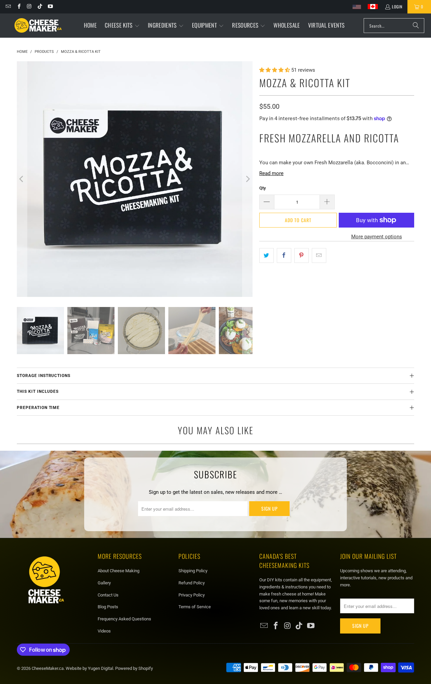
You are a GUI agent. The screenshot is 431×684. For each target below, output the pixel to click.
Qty (262, 188)
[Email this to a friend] (319, 255)
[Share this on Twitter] (266, 255)
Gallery (104, 582)
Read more (271, 173)
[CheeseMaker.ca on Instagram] (29, 6)
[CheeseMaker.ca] (38, 25)
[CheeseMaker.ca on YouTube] (50, 6)
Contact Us (108, 594)
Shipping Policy (192, 570)
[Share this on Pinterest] (301, 255)
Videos (104, 631)
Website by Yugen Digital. (90, 668)
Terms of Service (194, 606)
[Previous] (21, 179)
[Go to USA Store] (356, 6)
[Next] (247, 179)
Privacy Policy (191, 594)
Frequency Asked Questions (124, 618)
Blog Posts (108, 606)
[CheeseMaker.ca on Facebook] (18, 6)
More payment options (376, 237)
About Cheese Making (118, 570)
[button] (122, 25)
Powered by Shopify (134, 668)
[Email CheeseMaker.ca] (8, 6)
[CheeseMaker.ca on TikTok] (39, 6)
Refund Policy (191, 582)
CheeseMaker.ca (48, 668)
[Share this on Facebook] (284, 255)
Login (397, 6)
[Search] (415, 25)
